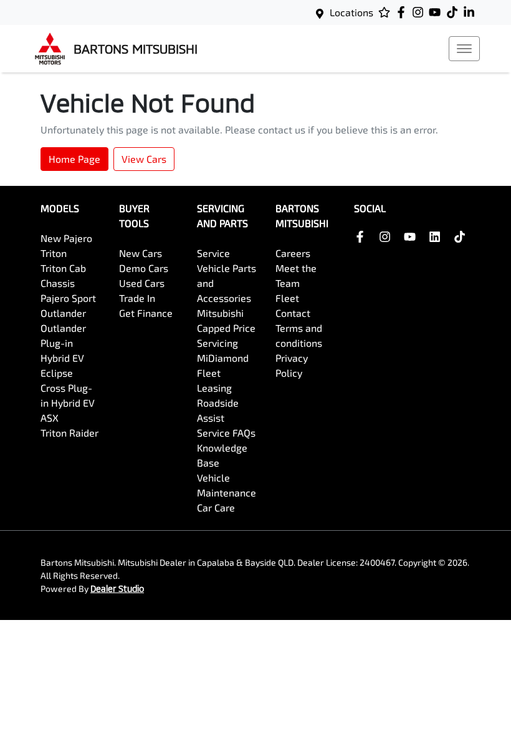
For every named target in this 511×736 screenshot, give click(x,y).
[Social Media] (454, 12)
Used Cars (142, 283)
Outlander (63, 313)
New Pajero (66, 238)
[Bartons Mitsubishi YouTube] (437, 12)
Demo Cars (143, 268)
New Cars (140, 253)
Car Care (216, 507)
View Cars (144, 159)
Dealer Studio (117, 588)
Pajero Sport (68, 298)
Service (213, 253)
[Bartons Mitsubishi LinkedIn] (471, 12)
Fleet (287, 298)
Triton (54, 253)
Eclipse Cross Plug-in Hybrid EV (68, 388)
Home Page (74, 159)
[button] (464, 48)
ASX (50, 418)
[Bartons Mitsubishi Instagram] (420, 12)
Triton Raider (69, 432)
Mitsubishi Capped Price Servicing (226, 328)
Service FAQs (226, 432)
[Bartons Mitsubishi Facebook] (403, 12)
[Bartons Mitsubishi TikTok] (462, 237)
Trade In (137, 298)
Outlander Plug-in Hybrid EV (63, 343)
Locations (351, 12)
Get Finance (146, 313)
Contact (292, 313)
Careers (292, 253)
